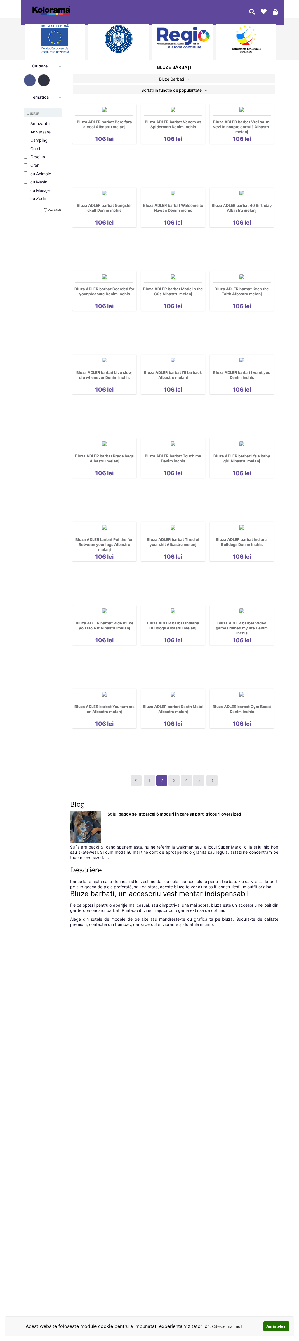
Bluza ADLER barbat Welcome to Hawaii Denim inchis (173, 208)
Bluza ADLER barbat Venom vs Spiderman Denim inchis (173, 124)
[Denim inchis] (44, 80)
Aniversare (40, 131)
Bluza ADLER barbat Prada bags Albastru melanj (104, 458)
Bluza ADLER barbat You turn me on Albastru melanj (104, 709)
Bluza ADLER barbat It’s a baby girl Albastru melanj (241, 458)
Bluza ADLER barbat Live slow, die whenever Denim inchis (104, 375)
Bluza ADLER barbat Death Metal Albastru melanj (173, 709)
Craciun (37, 156)
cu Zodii (37, 198)
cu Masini (38, 181)
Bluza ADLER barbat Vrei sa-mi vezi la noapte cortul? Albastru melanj (242, 126)
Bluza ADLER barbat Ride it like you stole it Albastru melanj (104, 625)
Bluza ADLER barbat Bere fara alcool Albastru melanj (104, 124)
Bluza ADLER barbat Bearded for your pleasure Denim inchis (104, 291)
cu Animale (40, 173)
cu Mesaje (39, 190)
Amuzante (39, 123)
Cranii (35, 165)
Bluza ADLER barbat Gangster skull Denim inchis (104, 208)
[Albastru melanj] (30, 80)
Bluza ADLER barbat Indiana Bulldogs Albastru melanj (173, 625)
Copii (34, 148)
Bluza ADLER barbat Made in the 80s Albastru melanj (173, 291)
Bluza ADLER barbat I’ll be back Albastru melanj (173, 375)
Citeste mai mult (227, 1326)
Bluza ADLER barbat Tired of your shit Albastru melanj (173, 542)
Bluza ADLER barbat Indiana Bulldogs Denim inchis (242, 542)
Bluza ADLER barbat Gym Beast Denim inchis (242, 709)
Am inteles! (276, 1326)
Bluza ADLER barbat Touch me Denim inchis (173, 458)
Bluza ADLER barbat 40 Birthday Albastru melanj (242, 208)
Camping (38, 140)
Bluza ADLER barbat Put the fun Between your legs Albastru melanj (104, 544)
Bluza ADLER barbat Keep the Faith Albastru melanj (242, 291)
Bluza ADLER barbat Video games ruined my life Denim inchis (242, 628)
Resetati (54, 210)
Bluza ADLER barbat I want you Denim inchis (241, 375)
